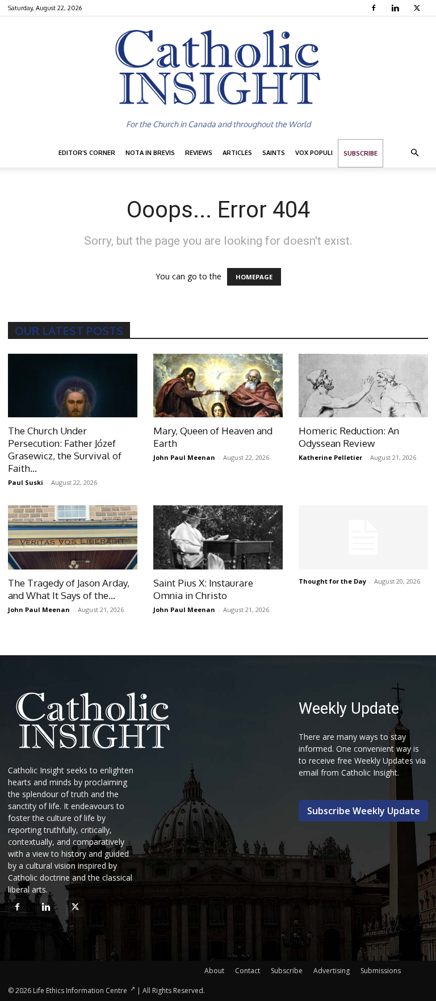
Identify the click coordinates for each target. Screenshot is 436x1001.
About (214, 970)
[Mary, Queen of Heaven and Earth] (218, 386)
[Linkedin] (396, 8)
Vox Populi (314, 153)
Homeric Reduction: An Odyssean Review (349, 437)
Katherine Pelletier (330, 457)
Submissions (380, 970)
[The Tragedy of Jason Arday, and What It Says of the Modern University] (72, 537)
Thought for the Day (332, 581)
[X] (418, 8)
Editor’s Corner (86, 153)
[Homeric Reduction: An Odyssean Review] (363, 386)
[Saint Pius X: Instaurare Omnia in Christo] (218, 537)
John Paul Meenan (184, 457)
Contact (247, 970)
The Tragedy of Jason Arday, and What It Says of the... (68, 589)
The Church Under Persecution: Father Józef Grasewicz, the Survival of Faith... (64, 449)
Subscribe (360, 153)
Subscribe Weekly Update (363, 811)
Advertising (331, 970)
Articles (237, 153)
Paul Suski (25, 482)
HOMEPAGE (254, 277)
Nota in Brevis (150, 153)
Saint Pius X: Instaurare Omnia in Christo (203, 589)
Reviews (198, 153)
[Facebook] (375, 8)
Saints (273, 153)
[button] (414, 153)
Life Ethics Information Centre (80, 990)
